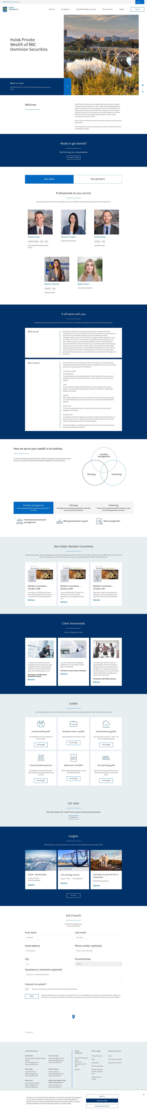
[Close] (144, 1094)
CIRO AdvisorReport (97, 1066)
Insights (121, 9)
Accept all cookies (102, 1100)
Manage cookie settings (102, 1106)
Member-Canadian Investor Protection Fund (97, 1071)
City (27, 959)
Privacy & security (97, 1056)
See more (73, 895)
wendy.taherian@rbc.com (56, 1074)
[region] (73, 1019)
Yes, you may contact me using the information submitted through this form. (54, 989)
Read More (31, 885)
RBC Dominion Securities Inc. (11, 2)
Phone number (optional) (88, 946)
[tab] (33, 508)
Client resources (108, 9)
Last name (80, 933)
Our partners (98, 179)
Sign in (110, 1056)
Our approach (65, 9)
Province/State (83, 959)
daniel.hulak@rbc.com (31, 1062)
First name (30, 933)
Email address (32, 946)
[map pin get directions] (73, 1017)
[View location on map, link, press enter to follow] (73, 1019)
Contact (137, 9)
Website (77, 1069)
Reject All (102, 1096)
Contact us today (73, 157)
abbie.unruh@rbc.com (31, 1085)
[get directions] (73, 1017)
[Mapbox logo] (29, 1032)
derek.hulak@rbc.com (31, 1074)
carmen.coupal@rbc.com (56, 1060)
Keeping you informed (114, 1063)
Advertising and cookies (96, 1078)
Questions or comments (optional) (43, 970)
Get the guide (41, 744)
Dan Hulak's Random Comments (86, 9)
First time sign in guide (115, 1059)
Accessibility (95, 1063)
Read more (31, 600)
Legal (93, 1059)
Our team (52, 9)
